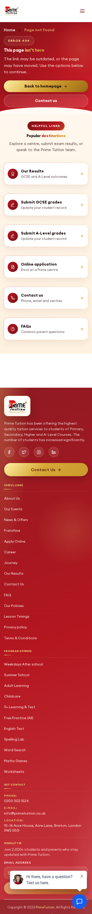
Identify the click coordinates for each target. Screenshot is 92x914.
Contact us (46, 100)
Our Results (14, 573)
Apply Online (14, 541)
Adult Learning (16, 685)
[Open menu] (82, 11)
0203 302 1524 (16, 801)
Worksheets (14, 771)
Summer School (16, 675)
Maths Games (15, 761)
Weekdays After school (23, 664)
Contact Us (14, 584)
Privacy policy (15, 627)
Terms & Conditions (20, 638)
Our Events (13, 509)
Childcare (12, 696)
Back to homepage (43, 86)
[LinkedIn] (54, 452)
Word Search (15, 750)
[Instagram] (39, 452)
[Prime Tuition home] (11, 11)
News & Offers (16, 519)
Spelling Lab (14, 739)
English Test (14, 728)
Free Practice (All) (18, 718)
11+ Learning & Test (19, 707)
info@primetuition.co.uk (24, 813)
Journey (10, 562)
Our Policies (14, 605)
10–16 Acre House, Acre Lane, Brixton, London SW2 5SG (42, 828)
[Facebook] (9, 452)
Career (10, 552)
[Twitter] (24, 452)
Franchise (12, 530)
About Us (12, 498)
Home (9, 29)
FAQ (7, 595)
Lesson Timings (16, 616)
